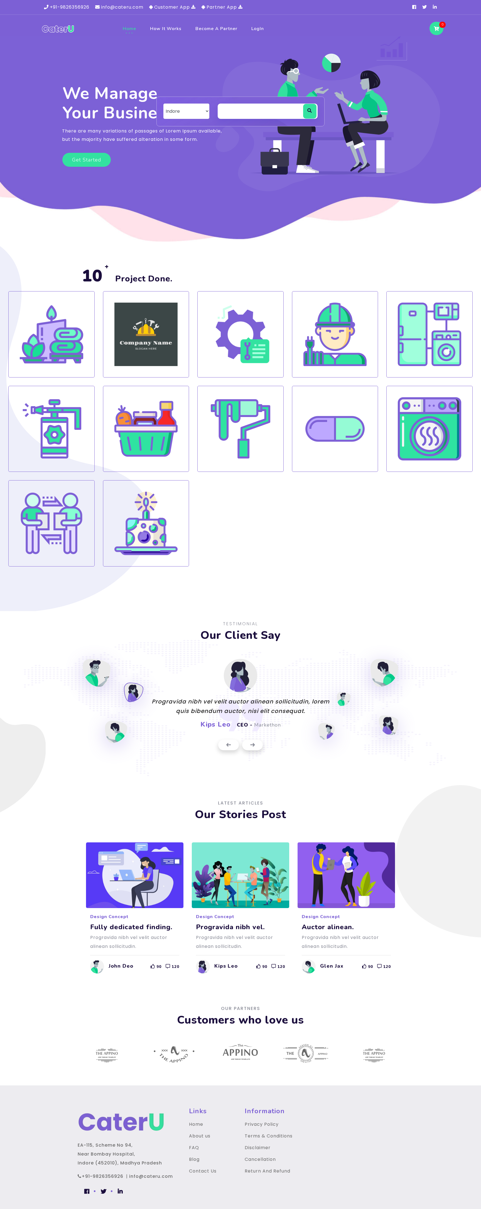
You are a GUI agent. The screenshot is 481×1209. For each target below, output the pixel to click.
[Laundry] (429, 429)
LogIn (257, 29)
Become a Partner (216, 29)
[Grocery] (146, 429)
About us (199, 1136)
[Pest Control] (51, 429)
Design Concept (109, 917)
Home (129, 29)
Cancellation (260, 1159)
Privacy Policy (262, 1124)
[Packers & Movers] (51, 523)
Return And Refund (267, 1171)
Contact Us (203, 1171)
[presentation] (228, 745)
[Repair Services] (240, 334)
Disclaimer (258, 1147)
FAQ (194, 1147)
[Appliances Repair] (429, 334)
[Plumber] (146, 334)
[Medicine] (335, 429)
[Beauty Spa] (51, 334)
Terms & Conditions (269, 1136)
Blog (194, 1159)
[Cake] (146, 523)
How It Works (165, 29)
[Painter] (240, 429)
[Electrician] (335, 334)
